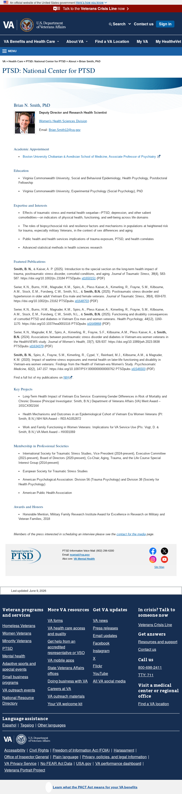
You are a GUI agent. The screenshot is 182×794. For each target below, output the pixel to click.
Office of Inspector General (152, 750)
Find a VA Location (101, 41)
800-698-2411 (148, 667)
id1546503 (139, 369)
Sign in (161, 24)
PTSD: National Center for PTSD (46, 61)
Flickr (97, 666)
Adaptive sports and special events (18, 666)
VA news (99, 620)
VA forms (55, 620)
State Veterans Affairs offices (65, 670)
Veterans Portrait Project (71, 763)
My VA (142, 41)
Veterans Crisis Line (153, 624)
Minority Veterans (16, 640)
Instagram (101, 650)
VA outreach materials (65, 696)
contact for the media (131, 534)
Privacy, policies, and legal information (62, 756)
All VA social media (107, 681)
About (72, 61)
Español (8, 725)
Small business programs (22, 676)
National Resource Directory (17, 695)
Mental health (13, 656)
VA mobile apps (60, 660)
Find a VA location (152, 703)
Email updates (104, 635)
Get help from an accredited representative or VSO (68, 647)
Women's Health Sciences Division (63, 121)
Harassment (117, 750)
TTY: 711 (145, 675)
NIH (66, 377)
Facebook (100, 643)
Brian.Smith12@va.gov (65, 130)
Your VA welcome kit (63, 703)
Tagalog (25, 725)
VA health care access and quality (68, 631)
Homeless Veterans (17, 625)
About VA (67, 41)
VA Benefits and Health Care (26, 41)
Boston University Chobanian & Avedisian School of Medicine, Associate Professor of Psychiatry (89, 156)
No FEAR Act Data (142, 756)
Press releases (104, 628)
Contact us (141, 24)
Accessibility (14, 750)
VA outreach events (17, 684)
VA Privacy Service (111, 756)
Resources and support (156, 641)
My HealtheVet (166, 41)
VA (4, 61)
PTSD (6, 648)
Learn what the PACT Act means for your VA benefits (95, 787)
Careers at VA (58, 688)
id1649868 (94, 324)
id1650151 (89, 278)
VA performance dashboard (26, 763)
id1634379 (37, 346)
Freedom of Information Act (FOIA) (76, 750)
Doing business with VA (66, 681)
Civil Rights (36, 750)
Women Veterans (15, 633)
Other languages (49, 725)
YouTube (100, 673)
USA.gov (166, 756)
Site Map (159, 567)
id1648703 (82, 301)
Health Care (16, 61)
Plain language (16, 756)
